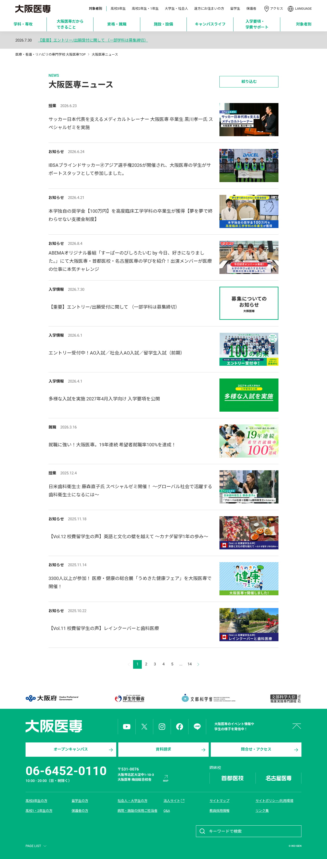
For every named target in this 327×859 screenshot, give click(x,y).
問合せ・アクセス (256, 749)
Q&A (167, 811)
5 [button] (172, 664)
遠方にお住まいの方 (209, 8)
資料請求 (163, 749)
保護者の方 (80, 811)
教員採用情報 (219, 811)
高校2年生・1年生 (145, 8)
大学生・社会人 (176, 8)
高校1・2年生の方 (39, 811)
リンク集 (262, 811)
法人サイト (172, 801)
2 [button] (146, 664)
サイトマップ (219, 801)
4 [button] (163, 664)
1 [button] (137, 664)
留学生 (235, 8)
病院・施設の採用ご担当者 (137, 811)
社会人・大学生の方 (132, 801)
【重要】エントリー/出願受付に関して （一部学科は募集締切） (93, 40)
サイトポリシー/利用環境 (274, 801)
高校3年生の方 (36, 801)
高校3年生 (118, 8)
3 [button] (155, 664)
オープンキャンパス (71, 749)
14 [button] (190, 664)
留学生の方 (80, 801)
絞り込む (249, 81)
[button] (198, 664)
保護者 (251, 8)
